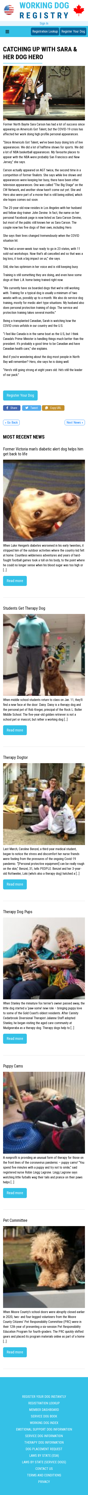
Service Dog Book (44, 1416)
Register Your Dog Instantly (44, 1397)
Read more (15, 580)
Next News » (75, 422)
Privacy (44, 1482)
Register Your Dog (73, 31)
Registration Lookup (45, 31)
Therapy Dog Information (44, 1442)
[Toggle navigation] (7, 31)
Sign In (44, 23)
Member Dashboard (44, 1410)
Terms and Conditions (44, 1475)
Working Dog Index (44, 1423)
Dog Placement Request (44, 1449)
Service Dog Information (44, 1436)
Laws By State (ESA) (44, 1456)
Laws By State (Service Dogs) (44, 1462)
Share (13, 408)
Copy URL (55, 408)
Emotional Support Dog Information (44, 1429)
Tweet (34, 408)
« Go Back (11, 422)
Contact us (44, 1469)
